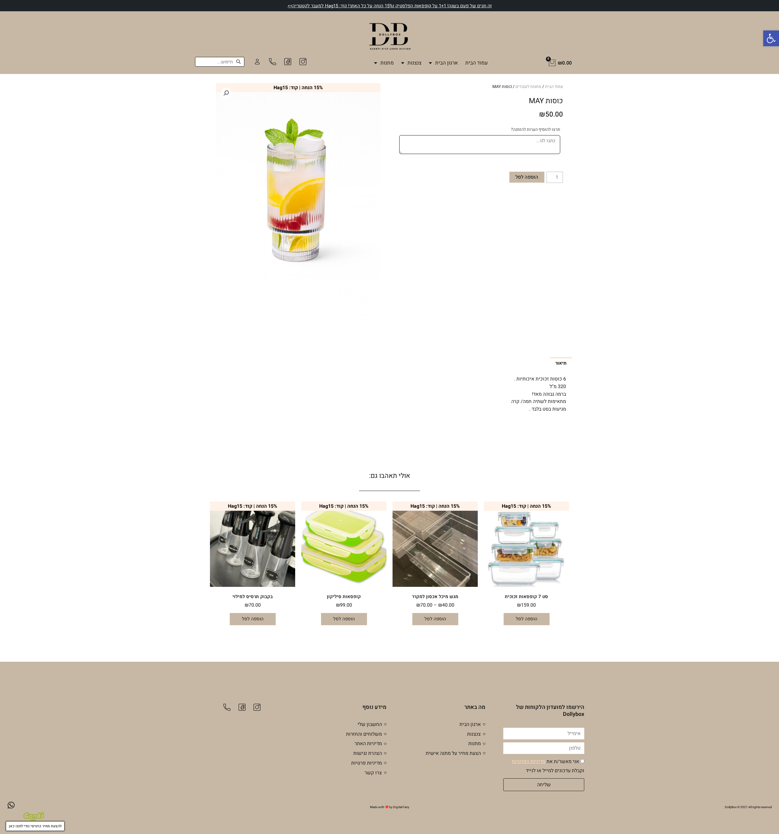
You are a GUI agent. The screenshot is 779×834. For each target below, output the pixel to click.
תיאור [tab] (561, 363)
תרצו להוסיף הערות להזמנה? (535, 130)
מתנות (387, 63)
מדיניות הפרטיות (528, 761)
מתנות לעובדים (528, 87)
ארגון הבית (446, 63)
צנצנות (414, 63)
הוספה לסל (526, 177)
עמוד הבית (476, 63)
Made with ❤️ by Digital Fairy (389, 807)
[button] (771, 38)
